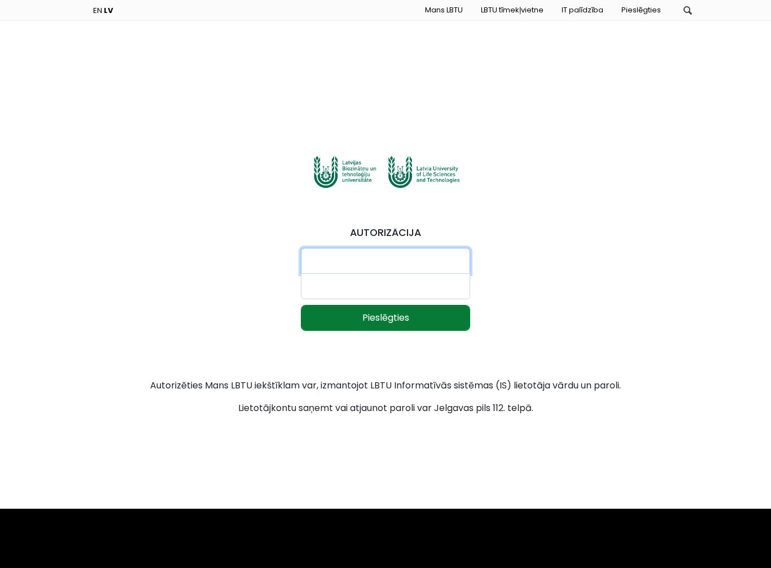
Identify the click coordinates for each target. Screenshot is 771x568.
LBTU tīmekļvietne (512, 10)
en (97, 10)
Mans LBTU (444, 10)
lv (108, 10)
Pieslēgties (641, 10)
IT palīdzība (582, 10)
